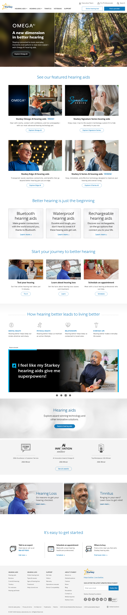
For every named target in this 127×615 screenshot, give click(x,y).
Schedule (101, 294)
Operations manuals (52, 584)
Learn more (25, 234)
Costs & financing (13, 581)
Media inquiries (70, 596)
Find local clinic (100, 555)
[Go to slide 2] (61, 395)
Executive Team (87, 3)
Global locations (70, 578)
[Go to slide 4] (70, 395)
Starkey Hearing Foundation (92, 594)
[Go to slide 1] (57, 395)
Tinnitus (47, 9)
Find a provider (114, 9)
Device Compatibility (52, 587)
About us (68, 575)
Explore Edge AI (35, 185)
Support (67, 9)
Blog (66, 587)
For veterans (12, 587)
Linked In (101, 599)
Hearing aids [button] (20, 9)
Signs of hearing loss (33, 581)
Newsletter (68, 590)
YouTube (97, 599)
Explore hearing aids (64, 426)
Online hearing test (92, 9)
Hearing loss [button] (35, 9)
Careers (67, 581)
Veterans (58, 9)
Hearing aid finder (14, 590)
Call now (22, 555)
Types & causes (32, 578)
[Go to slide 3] (65, 395)
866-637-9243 (24, 550)
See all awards (63, 469)
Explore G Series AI (92, 185)
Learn (63, 294)
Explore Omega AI (21, 54)
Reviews (11, 578)
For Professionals (106, 3)
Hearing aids (12, 575)
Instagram (89, 599)
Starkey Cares (69, 600)
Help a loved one (32, 587)
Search (122, 3)
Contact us (68, 593)
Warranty (49, 581)
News (66, 584)
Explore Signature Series (92, 130)
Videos (48, 578)
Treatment (30, 584)
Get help (48, 575)
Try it (26, 294)
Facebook (85, 599)
